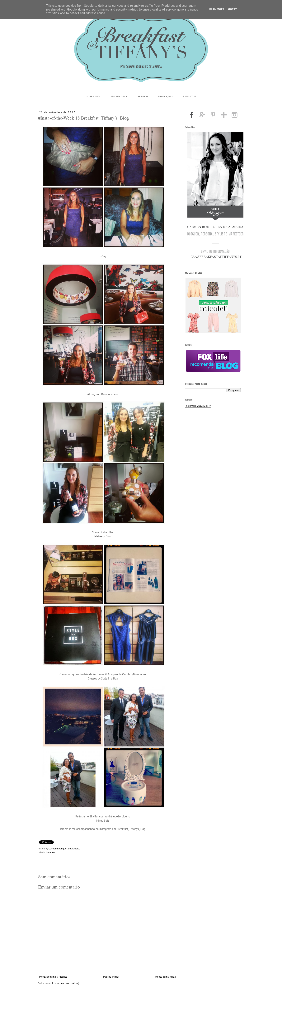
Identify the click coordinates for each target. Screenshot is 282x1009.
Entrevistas (119, 96)
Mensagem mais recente (53, 976)
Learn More (216, 9)
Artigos (142, 96)
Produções (165, 96)
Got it (232, 9)
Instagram (51, 852)
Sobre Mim (93, 96)
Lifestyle (189, 96)
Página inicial (111, 976)
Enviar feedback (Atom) (65, 983)
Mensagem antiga (165, 976)
